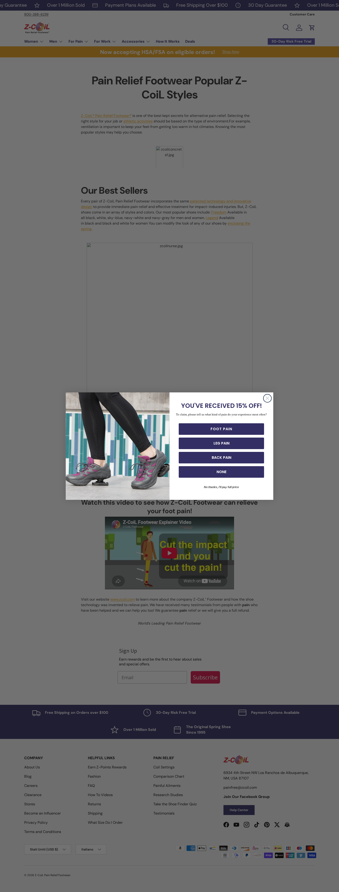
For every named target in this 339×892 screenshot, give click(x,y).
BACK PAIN (221, 457)
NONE (221, 471)
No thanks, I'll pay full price (221, 487)
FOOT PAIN (221, 429)
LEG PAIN (221, 443)
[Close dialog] (267, 398)
